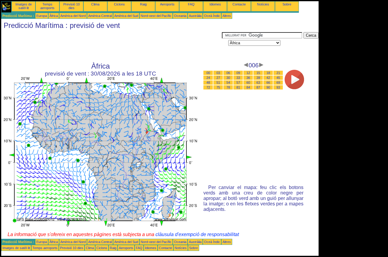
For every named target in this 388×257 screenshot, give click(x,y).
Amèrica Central (100, 16)
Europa (41, 16)
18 (268, 73)
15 (258, 73)
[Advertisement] (111, 45)
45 (278, 77)
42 (268, 77)
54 (228, 82)
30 (228, 77)
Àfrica (53, 16)
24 (208, 77)
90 (268, 87)
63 (258, 82)
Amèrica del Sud (126, 16)
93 (278, 87)
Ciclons (119, 4)
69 (278, 82)
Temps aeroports (47, 6)
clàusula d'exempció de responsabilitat (197, 234)
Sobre (287, 4)
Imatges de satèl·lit (23, 6)
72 (208, 87)
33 (238, 77)
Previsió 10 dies (71, 6)
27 (218, 77)
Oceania (180, 16)
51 (218, 82)
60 (248, 82)
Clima (95, 4)
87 (258, 87)
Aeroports (167, 4)
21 (278, 73)
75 (218, 87)
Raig (143, 4)
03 (218, 73)
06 (228, 73)
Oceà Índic (212, 16)
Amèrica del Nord (73, 16)
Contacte (239, 4)
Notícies (263, 4)
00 (208, 73)
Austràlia (195, 16)
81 (238, 87)
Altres (226, 16)
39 (258, 77)
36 (248, 77)
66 (268, 82)
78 (228, 87)
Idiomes (215, 4)
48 (208, 82)
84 (248, 87)
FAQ (191, 4)
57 (238, 82)
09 (238, 73)
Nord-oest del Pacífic (156, 16)
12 (248, 73)
